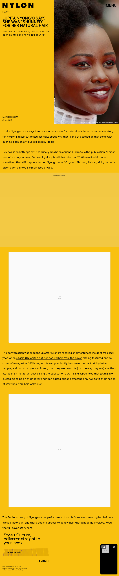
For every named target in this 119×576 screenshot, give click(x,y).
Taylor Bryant (12, 117)
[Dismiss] (114, 547)
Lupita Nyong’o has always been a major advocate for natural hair (42, 131)
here (29, 527)
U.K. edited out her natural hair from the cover (49, 357)
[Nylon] (17, 5)
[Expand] (103, 547)
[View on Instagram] (59, 297)
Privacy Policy (18, 570)
